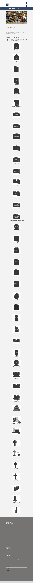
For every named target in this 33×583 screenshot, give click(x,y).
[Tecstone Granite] (11, 4)
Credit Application (9, 574)
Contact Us (8, 566)
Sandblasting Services (10, 572)
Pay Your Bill (16, 550)
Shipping (8, 568)
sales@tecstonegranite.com (11, 527)
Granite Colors (8, 570)
